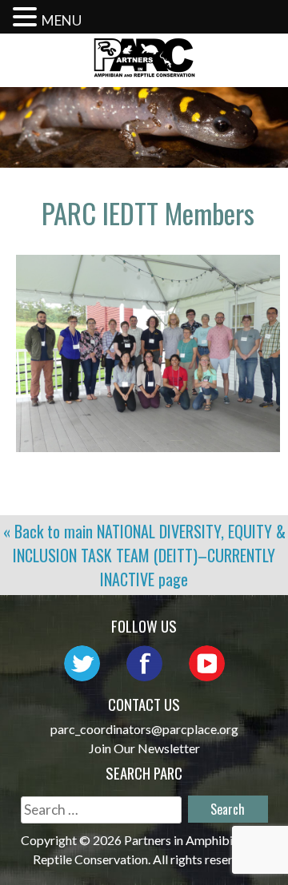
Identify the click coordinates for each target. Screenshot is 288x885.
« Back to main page (144, 555)
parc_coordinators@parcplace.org (144, 728)
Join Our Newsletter (144, 748)
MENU (62, 20)
